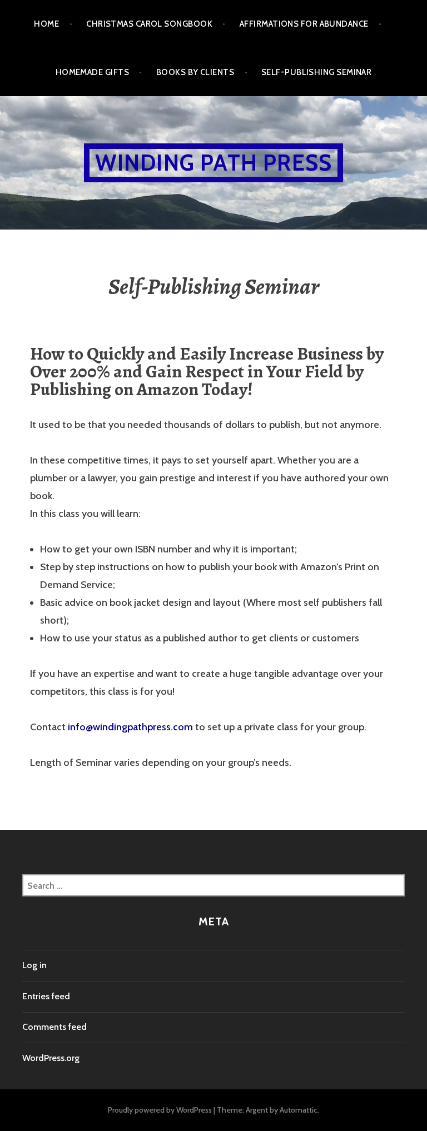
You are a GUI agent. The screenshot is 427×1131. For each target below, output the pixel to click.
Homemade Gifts (92, 72)
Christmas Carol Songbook (149, 24)
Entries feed (46, 996)
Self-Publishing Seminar (316, 72)
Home (46, 24)
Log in (34, 965)
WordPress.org (51, 1058)
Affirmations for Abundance (304, 24)
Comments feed (54, 1027)
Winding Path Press (213, 162)
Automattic (298, 1110)
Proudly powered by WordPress (160, 1110)
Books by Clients (195, 72)
